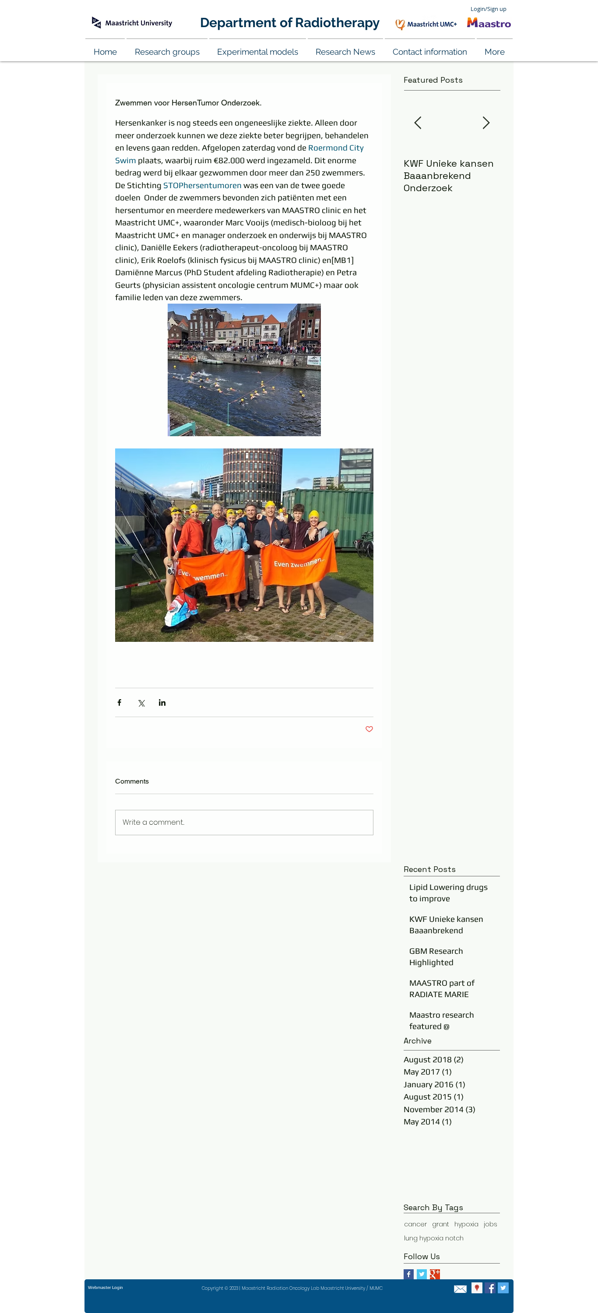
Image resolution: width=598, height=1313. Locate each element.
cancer (415, 1224)
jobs (490, 1224)
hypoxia (466, 1224)
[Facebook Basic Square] (409, 1274)
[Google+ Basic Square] (435, 1274)
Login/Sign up (489, 9)
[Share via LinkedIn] (162, 702)
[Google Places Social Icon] (476, 1287)
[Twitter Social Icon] (503, 1287)
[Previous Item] (418, 123)
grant (440, 1224)
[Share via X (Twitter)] (141, 702)
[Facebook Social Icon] (490, 1287)
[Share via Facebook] (119, 702)
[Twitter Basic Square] (422, 1274)
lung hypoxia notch (434, 1238)
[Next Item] (486, 123)
